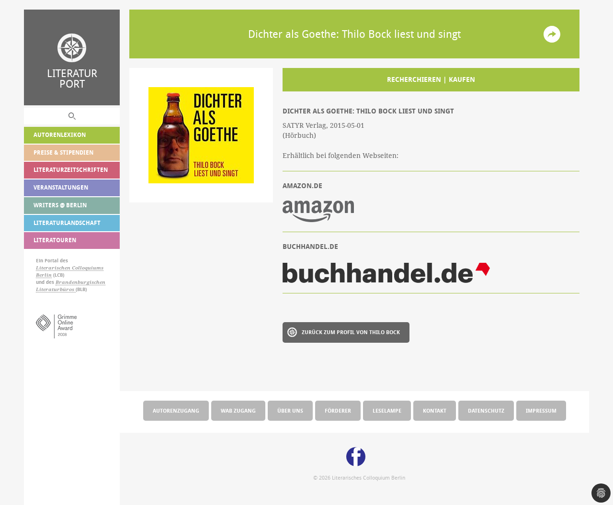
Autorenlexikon (60, 135)
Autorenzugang (176, 410)
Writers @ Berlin (60, 205)
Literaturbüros (56, 289)
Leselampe (387, 410)
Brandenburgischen (80, 282)
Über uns (290, 410)
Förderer (338, 410)
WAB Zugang (238, 410)
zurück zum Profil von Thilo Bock (351, 332)
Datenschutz (486, 410)
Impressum (541, 410)
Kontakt (434, 410)
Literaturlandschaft (67, 223)
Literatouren (55, 240)
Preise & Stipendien (63, 152)
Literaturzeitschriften (71, 170)
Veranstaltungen (61, 187)
